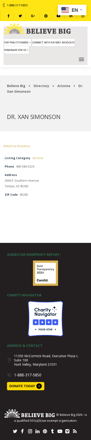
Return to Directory (17, 146)
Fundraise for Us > (16, 50)
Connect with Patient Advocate (53, 42)
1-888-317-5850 (17, 5)
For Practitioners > (17, 42)
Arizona (37, 158)
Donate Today (22, 386)
